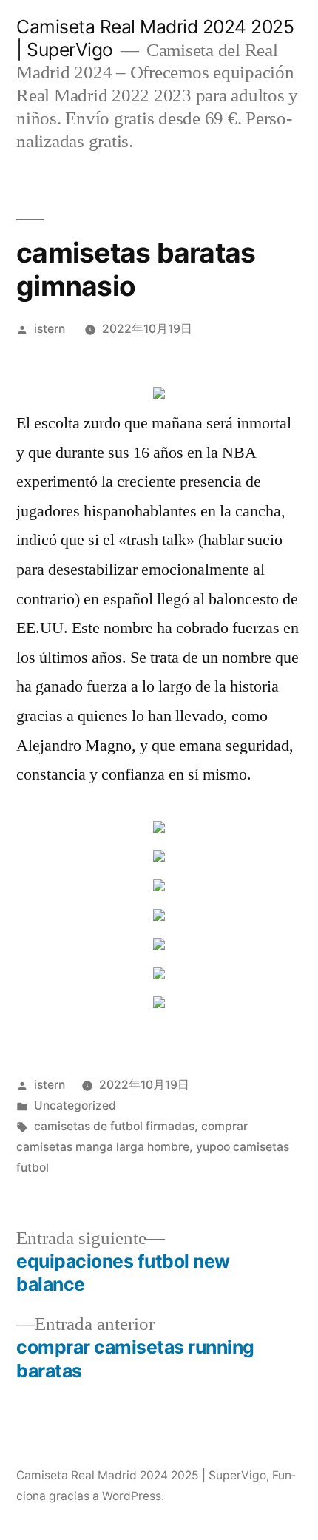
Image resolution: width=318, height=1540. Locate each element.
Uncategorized (75, 1105)
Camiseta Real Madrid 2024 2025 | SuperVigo (141, 1475)
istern (49, 329)
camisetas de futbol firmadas (114, 1126)
